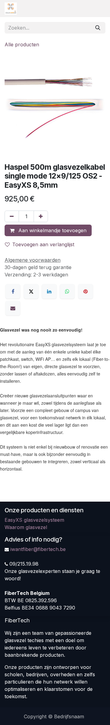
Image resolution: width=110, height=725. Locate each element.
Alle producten (22, 44)
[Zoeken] (97, 28)
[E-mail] (13, 308)
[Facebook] (13, 291)
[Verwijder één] (12, 216)
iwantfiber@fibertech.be (38, 549)
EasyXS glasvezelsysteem (34, 520)
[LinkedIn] (49, 291)
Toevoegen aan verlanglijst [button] (43, 244)
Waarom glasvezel (26, 527)
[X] (31, 291)
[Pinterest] (85, 291)
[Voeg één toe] (41, 216)
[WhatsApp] (67, 291)
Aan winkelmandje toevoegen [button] (51, 230)
